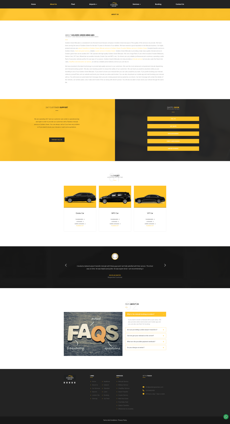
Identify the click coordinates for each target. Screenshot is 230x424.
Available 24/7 (80, 225)
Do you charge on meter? (135, 347)
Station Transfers (123, 405)
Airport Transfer (123, 392)
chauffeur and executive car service (80, 62)
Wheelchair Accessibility (125, 409)
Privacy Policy (122, 420)
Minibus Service (123, 385)
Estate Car (80, 213)
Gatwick (106, 385)
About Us (53, 4)
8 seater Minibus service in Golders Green (134, 48)
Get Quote (173, 126)
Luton (105, 392)
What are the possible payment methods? (141, 341)
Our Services (96, 388)
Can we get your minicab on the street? (140, 336)
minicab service (137, 59)
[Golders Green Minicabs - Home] (115, 4)
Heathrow (107, 381)
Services (136, 4)
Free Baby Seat (123, 402)
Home (33, 4)
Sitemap (94, 398)
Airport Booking (173, 148)
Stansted (106, 388)
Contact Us (180, 4)
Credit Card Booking (173, 141)
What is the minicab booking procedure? (140, 314)
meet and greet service (82, 51)
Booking (158, 4)
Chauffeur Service (123, 388)
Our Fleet (106, 398)
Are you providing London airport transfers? (142, 330)
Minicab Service (123, 381)
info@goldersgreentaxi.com (154, 387)
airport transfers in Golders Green (88, 48)
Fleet (73, 4)
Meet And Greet (123, 398)
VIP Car (150, 213)
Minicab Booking (173, 133)
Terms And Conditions (110, 420)
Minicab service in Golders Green (110, 48)
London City (96, 395)
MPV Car (115, 213)
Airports (92, 4)
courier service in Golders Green (105, 51)
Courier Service (123, 395)
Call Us (173, 118)
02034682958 (150, 390)
